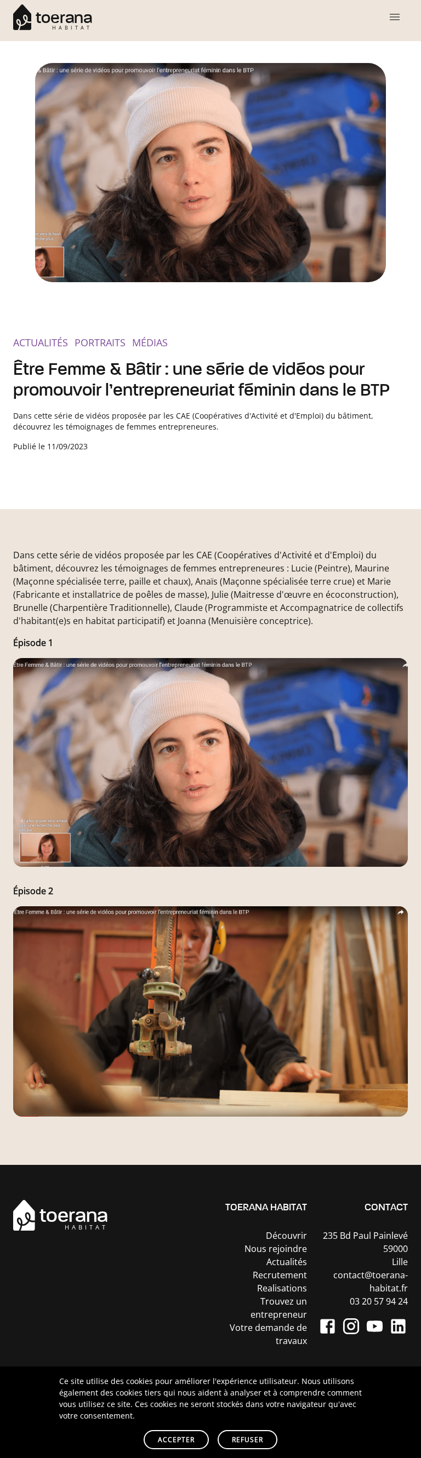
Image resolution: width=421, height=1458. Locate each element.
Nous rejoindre (275, 1249)
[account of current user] (395, 17)
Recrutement (280, 1275)
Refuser (247, 1439)
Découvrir (286, 1236)
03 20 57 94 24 (379, 1301)
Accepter (176, 1439)
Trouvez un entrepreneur (279, 1307)
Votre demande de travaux (268, 1334)
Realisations (282, 1288)
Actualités (286, 1262)
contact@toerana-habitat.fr (370, 1281)
